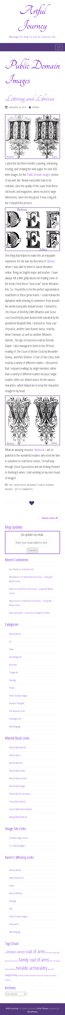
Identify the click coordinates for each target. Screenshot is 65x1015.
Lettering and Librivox (29, 98)
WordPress (32, 1011)
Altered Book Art (16, 762)
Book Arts (20, 484)
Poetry (11, 687)
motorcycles (33, 975)
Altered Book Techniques (19, 793)
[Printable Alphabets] (32, 136)
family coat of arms (34, 959)
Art (11, 484)
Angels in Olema (43, 612)
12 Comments (25, 489)
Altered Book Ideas (17, 770)
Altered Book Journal (17, 778)
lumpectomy (11, 975)
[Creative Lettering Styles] (32, 420)
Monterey (26, 975)
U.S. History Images (17, 845)
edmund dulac (14, 961)
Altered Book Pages (17, 786)
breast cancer (16, 951)
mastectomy (21, 975)
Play (10, 908)
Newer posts (49, 518)
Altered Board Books (17, 747)
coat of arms (35, 951)
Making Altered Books (18, 817)
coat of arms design (51, 952)
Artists (11, 649)
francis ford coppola (55, 961)
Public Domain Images (38, 174)
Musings (31, 484)
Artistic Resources (16, 877)
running (46, 975)
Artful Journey (12, 1008)
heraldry (40, 968)
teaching (54, 975)
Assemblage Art (15, 657)
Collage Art (13, 672)
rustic (50, 975)
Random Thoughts (16, 703)
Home (11, 885)
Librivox (51, 261)
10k (6, 952)
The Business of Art (17, 711)
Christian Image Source (18, 837)
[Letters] (32, 229)
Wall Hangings (14, 726)
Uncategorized (15, 718)
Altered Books (15, 633)
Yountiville (7, 980)
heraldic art (25, 968)
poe (43, 975)
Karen (35, 107)
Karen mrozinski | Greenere (21, 612)
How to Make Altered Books (20, 809)
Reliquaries (14, 924)
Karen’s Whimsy (15, 893)
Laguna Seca (51, 969)
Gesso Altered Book (17, 801)
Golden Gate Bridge (10, 969)
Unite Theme (42, 1008)
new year (38, 975)
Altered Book (14, 755)
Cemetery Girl (28, 569)
